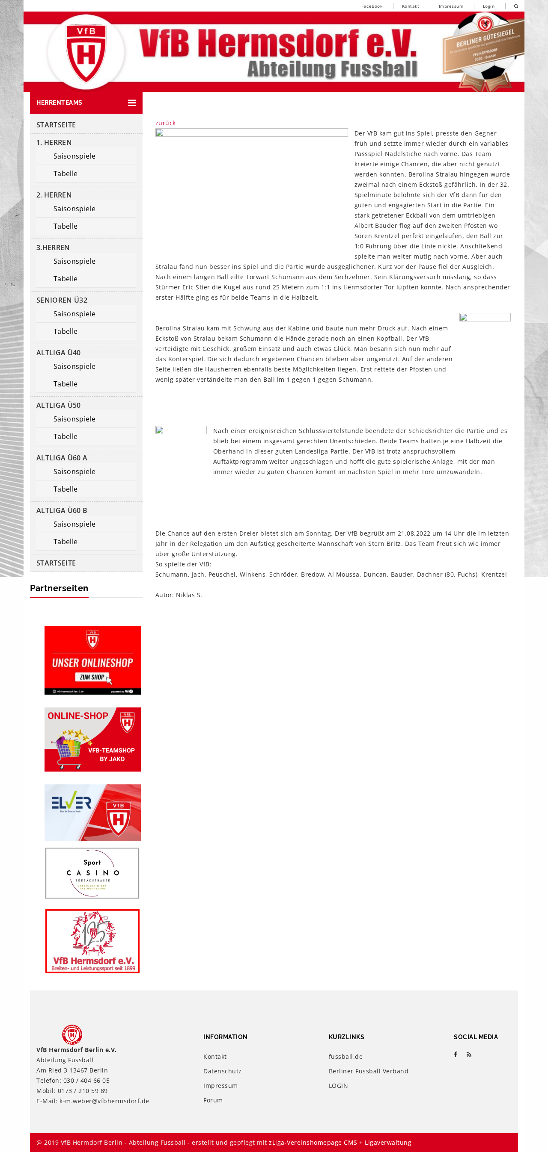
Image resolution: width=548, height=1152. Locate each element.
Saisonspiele (74, 156)
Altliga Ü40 (58, 352)
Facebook (371, 6)
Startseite (56, 125)
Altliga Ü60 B (61, 510)
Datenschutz (222, 1071)
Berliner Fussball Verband (369, 1071)
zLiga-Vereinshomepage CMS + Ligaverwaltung (340, 1142)
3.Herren (53, 247)
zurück (165, 123)
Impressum (451, 6)
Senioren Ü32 (61, 300)
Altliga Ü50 (58, 405)
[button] (86, 102)
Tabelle (65, 173)
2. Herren (54, 195)
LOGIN (338, 1085)
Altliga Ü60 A (61, 458)
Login (489, 6)
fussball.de (346, 1056)
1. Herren (54, 142)
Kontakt (411, 6)
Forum (213, 1100)
